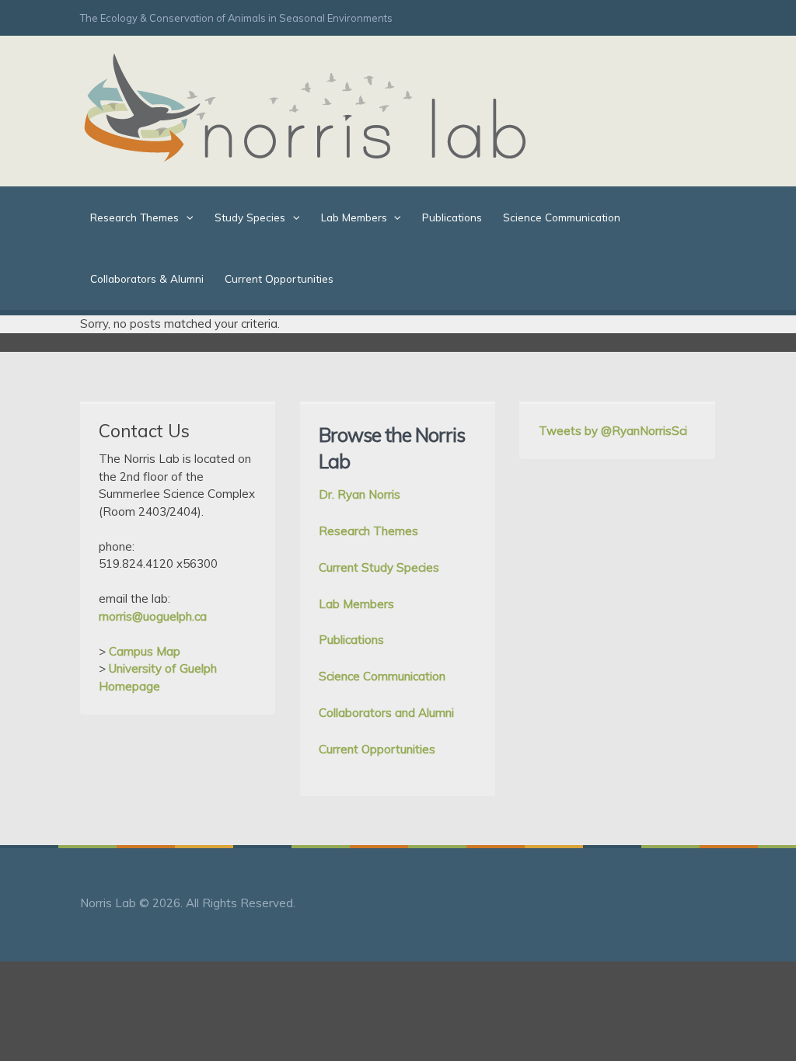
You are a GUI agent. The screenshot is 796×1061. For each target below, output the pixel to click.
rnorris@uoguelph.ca (153, 616)
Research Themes (134, 217)
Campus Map (144, 651)
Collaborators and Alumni (386, 712)
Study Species (250, 217)
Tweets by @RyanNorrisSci (613, 430)
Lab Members (354, 217)
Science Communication (561, 217)
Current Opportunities (279, 278)
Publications (452, 217)
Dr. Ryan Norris (359, 494)
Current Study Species (379, 567)
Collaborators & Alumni (147, 278)
